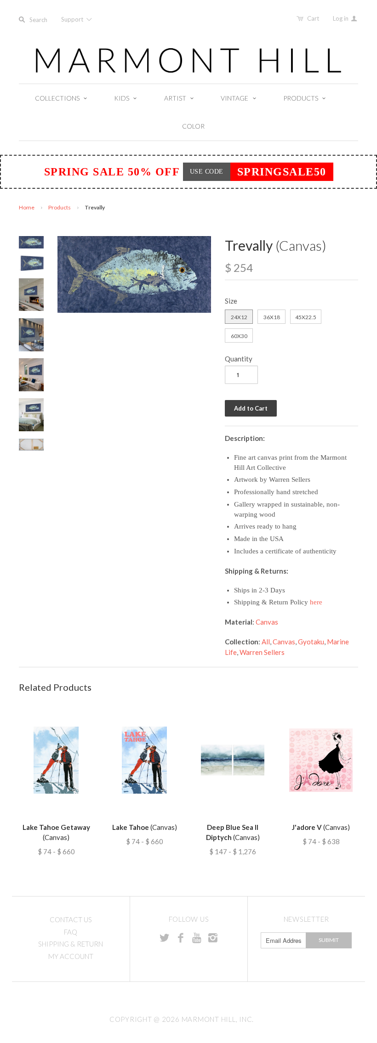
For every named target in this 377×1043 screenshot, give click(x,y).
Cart (313, 18)
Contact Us (71, 919)
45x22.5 (305, 317)
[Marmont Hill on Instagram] (213, 937)
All (266, 641)
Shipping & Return (70, 944)
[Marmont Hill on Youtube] (196, 937)
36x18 (271, 317)
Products (59, 207)
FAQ (70, 932)
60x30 (239, 336)
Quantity (238, 359)
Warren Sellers (262, 652)
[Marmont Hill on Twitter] (164, 937)
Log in (341, 18)
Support (73, 19)
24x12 (239, 317)
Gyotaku (311, 641)
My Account (70, 956)
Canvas (267, 622)
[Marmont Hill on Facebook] (180, 937)
